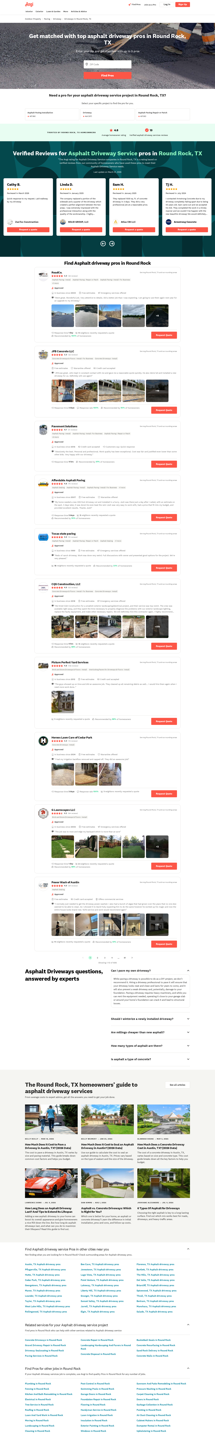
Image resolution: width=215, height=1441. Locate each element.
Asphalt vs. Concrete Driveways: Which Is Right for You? (106, 1209)
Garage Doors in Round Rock (96, 1394)
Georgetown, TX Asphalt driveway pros (45, 1285)
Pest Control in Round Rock (95, 1383)
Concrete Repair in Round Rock (97, 1340)
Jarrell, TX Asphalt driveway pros (98, 1306)
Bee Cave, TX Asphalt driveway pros (100, 1264)
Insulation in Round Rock (94, 1420)
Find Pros (107, 75)
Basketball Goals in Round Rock (154, 1340)
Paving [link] (47, 19)
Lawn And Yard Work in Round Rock (44, 1415)
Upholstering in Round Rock (151, 1431)
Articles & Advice (79, 11)
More (65, 11)
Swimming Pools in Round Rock (97, 1388)
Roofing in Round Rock (37, 1409)
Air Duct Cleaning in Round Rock (154, 1415)
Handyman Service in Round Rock (98, 1409)
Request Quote (164, 335)
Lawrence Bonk (33, 1202)
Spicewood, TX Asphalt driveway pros (157, 1290)
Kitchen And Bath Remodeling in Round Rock (48, 1394)
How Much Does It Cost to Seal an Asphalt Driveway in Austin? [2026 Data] (107, 1146)
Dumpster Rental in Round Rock (154, 1425)
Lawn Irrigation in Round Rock (97, 1415)
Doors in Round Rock (148, 1399)
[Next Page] (132, 957)
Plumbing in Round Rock (38, 1383)
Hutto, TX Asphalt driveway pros (42, 1274)
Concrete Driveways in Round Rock (43, 1340)
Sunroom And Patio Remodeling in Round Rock (161, 1383)
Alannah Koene (145, 1139)
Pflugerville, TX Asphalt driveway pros (45, 1269)
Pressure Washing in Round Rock (154, 1388)
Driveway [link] (57, 19)
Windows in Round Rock (93, 1431)
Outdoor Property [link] (33, 19)
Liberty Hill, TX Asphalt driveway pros (101, 1290)
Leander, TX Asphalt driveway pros (43, 1295)
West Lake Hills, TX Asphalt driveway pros (47, 1306)
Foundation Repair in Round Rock (98, 1399)
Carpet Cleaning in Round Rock (153, 1394)
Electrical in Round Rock (38, 1399)
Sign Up (182, 4)
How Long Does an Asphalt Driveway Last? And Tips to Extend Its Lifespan (48, 1209)
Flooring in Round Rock (93, 1404)
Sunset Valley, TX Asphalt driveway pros (102, 1301)
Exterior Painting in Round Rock (97, 1425)
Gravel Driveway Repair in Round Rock (45, 1345)
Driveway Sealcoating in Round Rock (44, 1350)
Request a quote (28, 229)
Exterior (39, 11)
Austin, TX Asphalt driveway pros (43, 1264)
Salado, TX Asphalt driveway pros (155, 1311)
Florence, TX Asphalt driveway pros (155, 1264)
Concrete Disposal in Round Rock (98, 1354)
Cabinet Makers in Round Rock (153, 1420)
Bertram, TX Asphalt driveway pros (155, 1301)
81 (125, 957)
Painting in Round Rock (149, 1409)
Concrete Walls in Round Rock (152, 1355)
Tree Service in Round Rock (39, 1404)
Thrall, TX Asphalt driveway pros (154, 1295)
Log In (167, 4)
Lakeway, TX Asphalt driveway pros (100, 1285)
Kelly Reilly (31, 1139)
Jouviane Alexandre (148, 1202)
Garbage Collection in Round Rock (155, 1404)
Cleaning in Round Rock (37, 1431)
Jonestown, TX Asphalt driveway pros (101, 1269)
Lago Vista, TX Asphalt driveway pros (101, 1274)
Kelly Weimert (89, 1139)
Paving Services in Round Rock (41, 1355)
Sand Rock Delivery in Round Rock (155, 1350)
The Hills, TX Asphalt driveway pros (156, 1274)
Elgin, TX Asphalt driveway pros (98, 1311)
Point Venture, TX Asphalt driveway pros (102, 1280)
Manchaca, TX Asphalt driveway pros (156, 1306)
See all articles (177, 1084)
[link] (10, 222)
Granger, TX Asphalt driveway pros (99, 1295)
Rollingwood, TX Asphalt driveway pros (46, 1311)
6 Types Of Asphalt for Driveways (158, 1208)
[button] (62, 315)
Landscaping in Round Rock (39, 1425)
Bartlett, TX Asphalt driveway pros (155, 1269)
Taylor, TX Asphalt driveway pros (42, 1301)
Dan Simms (86, 1202)
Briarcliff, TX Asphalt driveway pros (155, 1285)
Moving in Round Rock (37, 1420)
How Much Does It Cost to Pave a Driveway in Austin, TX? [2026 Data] (48, 1146)
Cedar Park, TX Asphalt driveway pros (45, 1280)
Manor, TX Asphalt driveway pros (42, 1290)
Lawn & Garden (53, 11)
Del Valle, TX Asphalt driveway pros (156, 1280)
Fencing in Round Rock (37, 1388)
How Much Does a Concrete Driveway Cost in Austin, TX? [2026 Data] (160, 1146)
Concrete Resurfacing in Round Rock (156, 1345)
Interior (29, 11)
